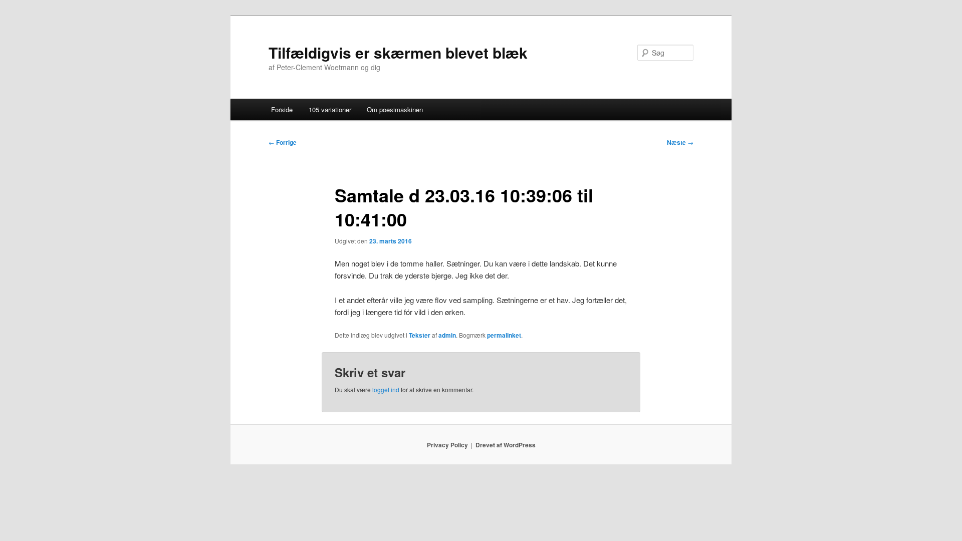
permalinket (504, 335)
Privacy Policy (447, 444)
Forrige (283, 142)
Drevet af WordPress (505, 444)
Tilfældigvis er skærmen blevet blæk (398, 52)
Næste (680, 142)
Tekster (419, 335)
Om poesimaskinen (395, 109)
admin (447, 335)
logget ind (385, 389)
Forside (282, 109)
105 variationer (330, 109)
